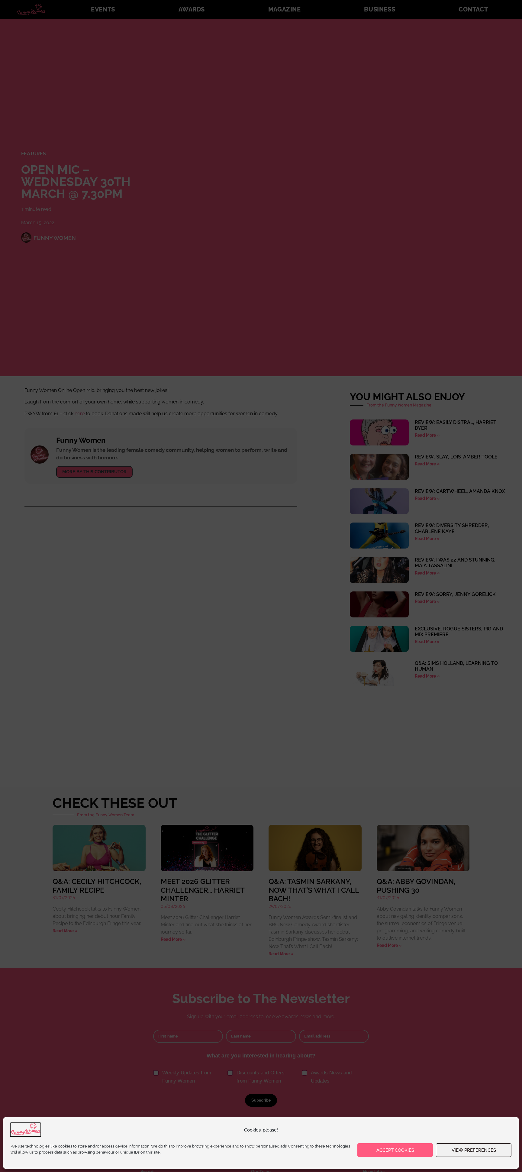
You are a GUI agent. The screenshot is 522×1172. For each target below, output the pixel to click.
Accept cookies (395, 1150)
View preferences (474, 1150)
